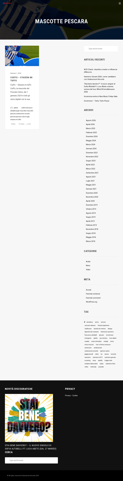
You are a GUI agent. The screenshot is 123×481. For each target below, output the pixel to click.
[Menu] (119, 3)
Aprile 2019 (90, 221)
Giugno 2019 (90, 217)
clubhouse (88, 329)
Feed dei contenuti (93, 294)
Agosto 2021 (91, 177)
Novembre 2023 (92, 157)
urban (101, 364)
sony (94, 360)
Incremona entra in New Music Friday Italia (100, 96)
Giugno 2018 (90, 233)
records (113, 354)
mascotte (23, 111)
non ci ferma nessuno (103, 344)
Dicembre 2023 (92, 153)
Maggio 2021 (91, 185)
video (86, 367)
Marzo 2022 (90, 169)
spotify (100, 360)
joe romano (103, 338)
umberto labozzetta (91, 364)
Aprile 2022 (90, 165)
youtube (101, 367)
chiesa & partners (103, 325)
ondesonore (98, 348)
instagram (88, 338)
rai (101, 354)
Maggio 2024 (91, 141)
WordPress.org (91, 302)
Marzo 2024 (90, 144)
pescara (13, 117)
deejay (110, 329)
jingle (17, 111)
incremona (109, 335)
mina (112, 341)
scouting (87, 360)
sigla (28, 117)
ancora (103, 322)
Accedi (88, 290)
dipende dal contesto (92, 332)
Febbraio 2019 (91, 225)
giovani (101, 335)
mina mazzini (89, 344)
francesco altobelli (91, 335)
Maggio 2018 (91, 237)
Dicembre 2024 (92, 136)
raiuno (107, 354)
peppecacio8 (89, 354)
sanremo (88, 357)
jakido (96, 338)
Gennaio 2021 (91, 189)
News (88, 265)
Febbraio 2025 (91, 132)
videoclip (93, 367)
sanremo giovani (110, 357)
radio (96, 354)
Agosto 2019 (91, 213)
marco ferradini (96, 341)
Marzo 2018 (90, 241)
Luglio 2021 (90, 181)
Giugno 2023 (90, 161)
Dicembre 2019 (92, 205)
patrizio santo (104, 351)
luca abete (112, 338)
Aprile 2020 (90, 201)
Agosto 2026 (91, 120)
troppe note (108, 360)
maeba (87, 341)
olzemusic (88, 348)
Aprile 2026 (90, 124)
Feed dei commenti (93, 298)
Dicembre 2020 (92, 193)
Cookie (75, 395)
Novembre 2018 (92, 229)
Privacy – (68, 395)
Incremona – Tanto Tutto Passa (96, 101)
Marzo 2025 (90, 128)
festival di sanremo (107, 332)
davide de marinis (100, 329)
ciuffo (23, 108)
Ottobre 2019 (91, 209)
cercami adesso (90, 325)
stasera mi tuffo (15, 119)
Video (88, 270)
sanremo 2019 (97, 357)
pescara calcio (21, 117)
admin (16, 108)
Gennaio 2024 (91, 149)
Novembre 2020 (92, 197)
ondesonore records (23, 114)
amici (97, 322)
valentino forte (110, 364)
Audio (11, 49)
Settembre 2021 (92, 173)
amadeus (89, 322)
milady (106, 341)
